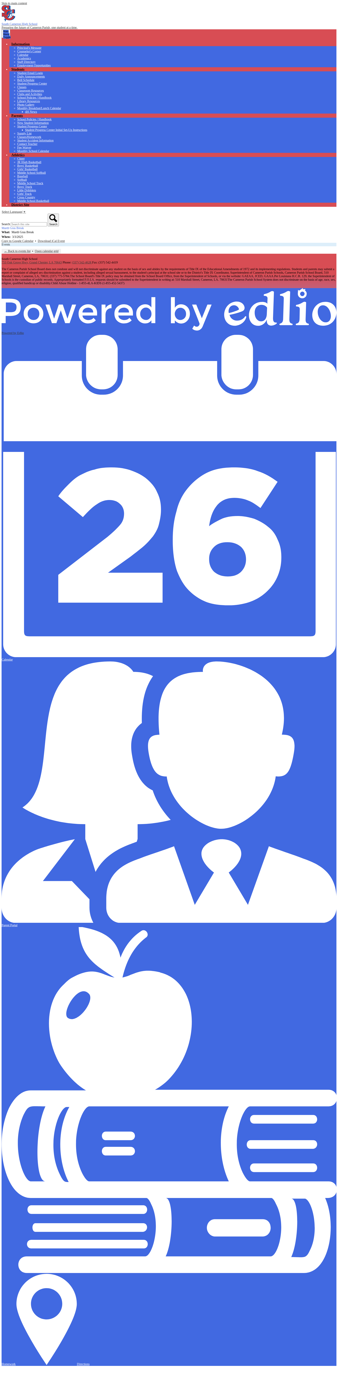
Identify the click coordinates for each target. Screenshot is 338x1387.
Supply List (24, 133)
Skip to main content (14, 3)
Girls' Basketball (27, 169)
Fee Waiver (24, 147)
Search (6, 224)
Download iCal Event (51, 241)
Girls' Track (24, 193)
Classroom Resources (30, 90)
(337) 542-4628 (82, 262)
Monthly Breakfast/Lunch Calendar (39, 108)
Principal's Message (29, 47)
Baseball (22, 176)
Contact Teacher (27, 144)
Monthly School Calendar (33, 151)
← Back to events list (17, 251)
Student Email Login (30, 73)
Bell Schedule (25, 80)
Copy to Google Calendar (17, 241)
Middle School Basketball (33, 200)
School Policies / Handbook (34, 97)
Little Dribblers (26, 190)
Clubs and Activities (29, 94)
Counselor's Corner (29, 51)
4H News (31, 111)
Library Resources (28, 101)
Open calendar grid (46, 251)
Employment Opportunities (34, 65)
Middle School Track (30, 183)
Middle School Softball (31, 172)
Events (6, 244)
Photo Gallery (25, 104)
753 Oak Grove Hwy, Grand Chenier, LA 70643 (32, 262)
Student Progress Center (32, 83)
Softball (22, 179)
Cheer (21, 158)
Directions (83, 1364)
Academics (24, 58)
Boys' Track (24, 186)
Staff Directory (26, 62)
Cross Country (26, 197)
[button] (20, 44)
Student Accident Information (35, 140)
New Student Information (33, 123)
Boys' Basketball (27, 165)
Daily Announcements (31, 76)
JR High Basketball (29, 162)
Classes (21, 87)
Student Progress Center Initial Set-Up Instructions (56, 130)
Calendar (22, 54)
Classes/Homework (29, 137)
